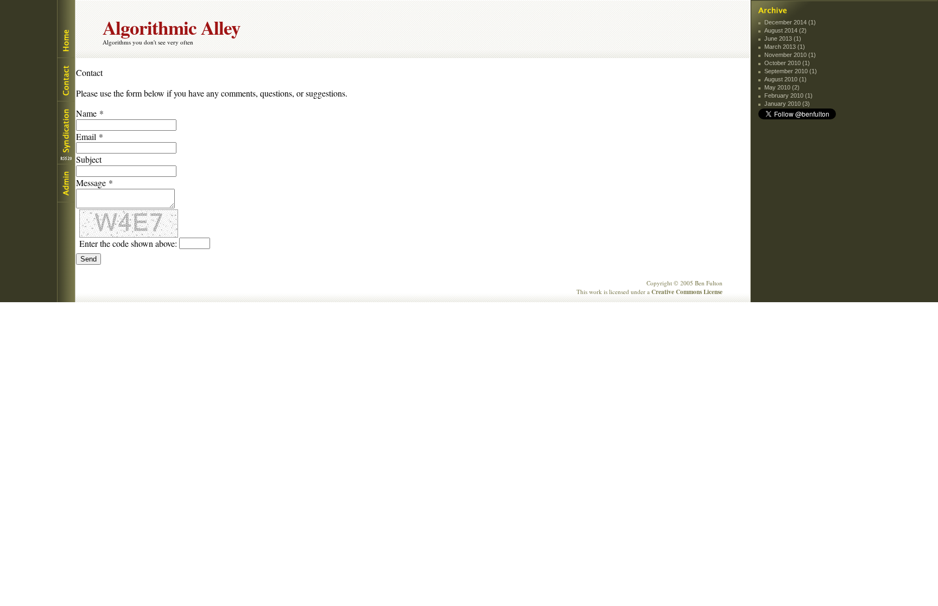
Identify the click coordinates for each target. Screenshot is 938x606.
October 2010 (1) (787, 63)
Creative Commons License (686, 291)
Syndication (65, 132)
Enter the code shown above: (128, 243)
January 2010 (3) (787, 103)
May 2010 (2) (782, 87)
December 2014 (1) (790, 22)
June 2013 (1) (782, 38)
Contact (65, 79)
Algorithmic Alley (171, 27)
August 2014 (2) (785, 30)
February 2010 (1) (788, 95)
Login (65, 183)
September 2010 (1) (790, 71)
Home (65, 29)
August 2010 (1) (785, 79)
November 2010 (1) (790, 55)
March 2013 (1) (784, 46)
